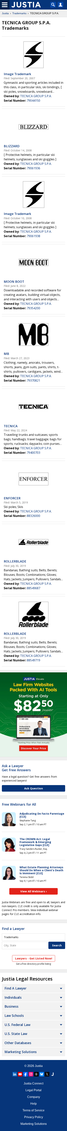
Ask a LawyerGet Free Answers (16, 768)
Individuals (13, 997)
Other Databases (17, 1043)
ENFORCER (12, 498)
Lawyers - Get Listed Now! (33, 958)
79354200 (33, 308)
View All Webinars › (33, 891)
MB (6, 354)
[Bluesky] (41, 1074)
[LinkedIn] (14, 1074)
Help (33, 1103)
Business (11, 1006)
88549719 (33, 660)
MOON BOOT (14, 281)
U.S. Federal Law (17, 1024)
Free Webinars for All (19, 804)
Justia (5, 13)
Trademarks (19, 13)
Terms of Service (33, 1110)
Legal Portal (33, 1090)
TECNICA (10, 426)
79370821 (33, 380)
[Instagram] (31, 1074)
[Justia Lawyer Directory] (52, 1074)
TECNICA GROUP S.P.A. (36, 96)
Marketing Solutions (20, 1052)
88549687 (33, 588)
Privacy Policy (33, 1117)
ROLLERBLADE (15, 561)
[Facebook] (25, 1074)
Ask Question (33, 788)
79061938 (33, 236)
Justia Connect (33, 1083)
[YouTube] (20, 1074)
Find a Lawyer (13, 928)
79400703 (33, 453)
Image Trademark (17, 74)
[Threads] (36, 1074)
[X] (47, 1074)
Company (33, 1096)
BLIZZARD (12, 146)
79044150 (33, 100)
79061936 (33, 168)
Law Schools (14, 1015)
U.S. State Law (15, 1033)
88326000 (33, 516)
